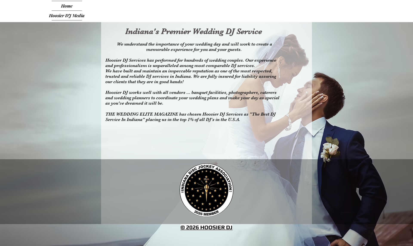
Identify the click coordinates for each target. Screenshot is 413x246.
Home (66, 6)
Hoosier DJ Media (67, 15)
